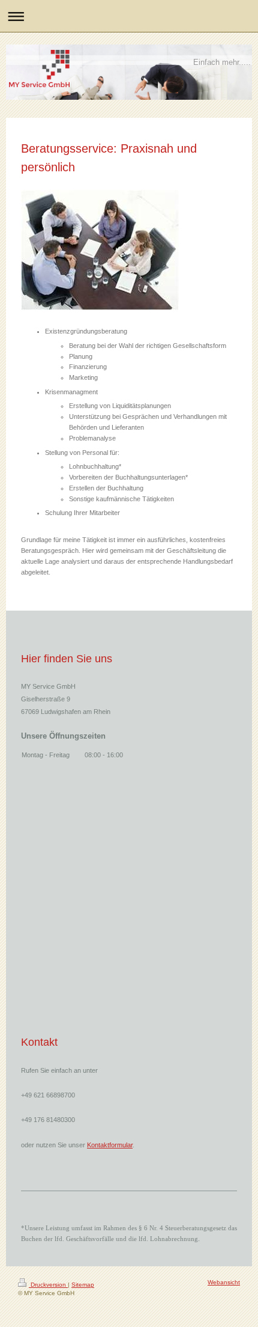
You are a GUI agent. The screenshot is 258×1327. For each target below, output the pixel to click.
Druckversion (48, 1284)
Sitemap (82, 1284)
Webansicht (224, 1282)
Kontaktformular (110, 1145)
